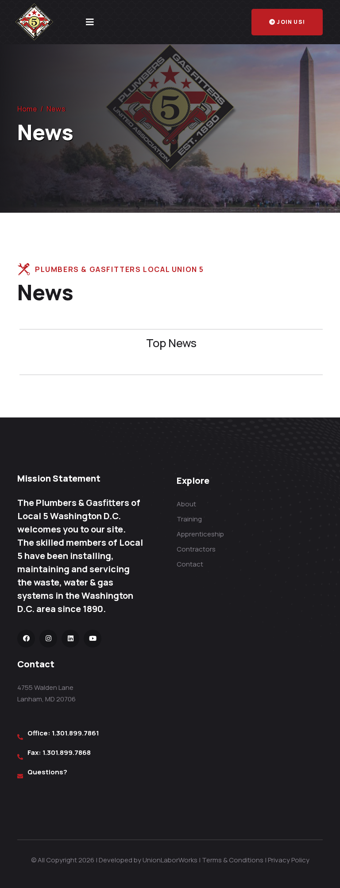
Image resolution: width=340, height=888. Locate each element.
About (186, 504)
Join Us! (291, 22)
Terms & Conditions (232, 860)
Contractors (196, 549)
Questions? (47, 772)
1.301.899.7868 (66, 752)
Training (189, 519)
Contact (190, 564)
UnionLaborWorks (170, 860)
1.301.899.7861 (75, 733)
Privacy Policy (288, 860)
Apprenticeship (200, 534)
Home (27, 109)
